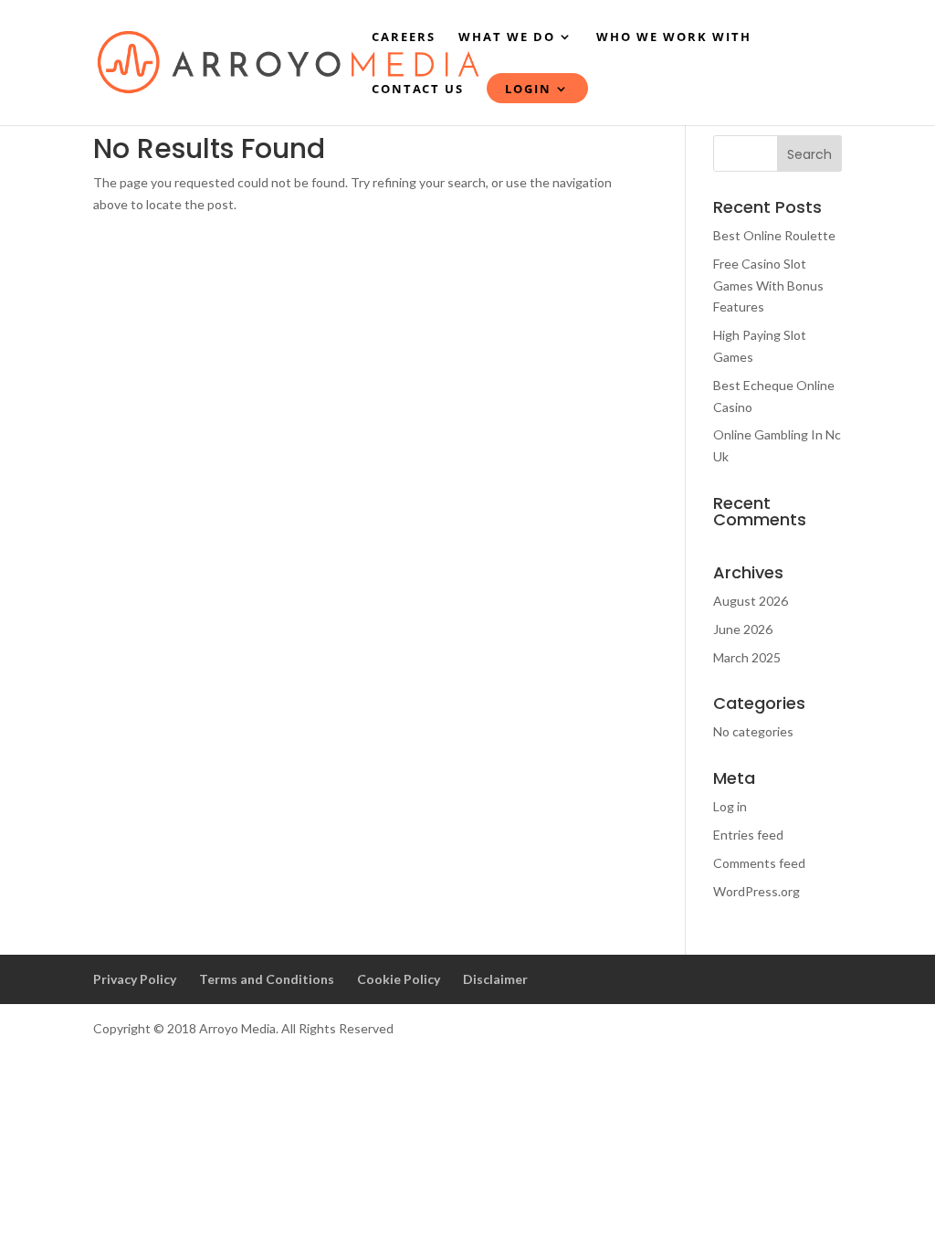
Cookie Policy (398, 979)
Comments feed (759, 863)
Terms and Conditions (266, 979)
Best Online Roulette (774, 235)
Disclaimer (495, 979)
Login (528, 89)
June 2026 (742, 629)
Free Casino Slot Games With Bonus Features (768, 285)
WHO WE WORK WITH (673, 37)
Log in (730, 806)
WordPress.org (756, 891)
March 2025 (747, 657)
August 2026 (750, 600)
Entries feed (748, 834)
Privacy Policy (134, 979)
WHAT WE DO (506, 37)
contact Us (418, 89)
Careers (404, 37)
